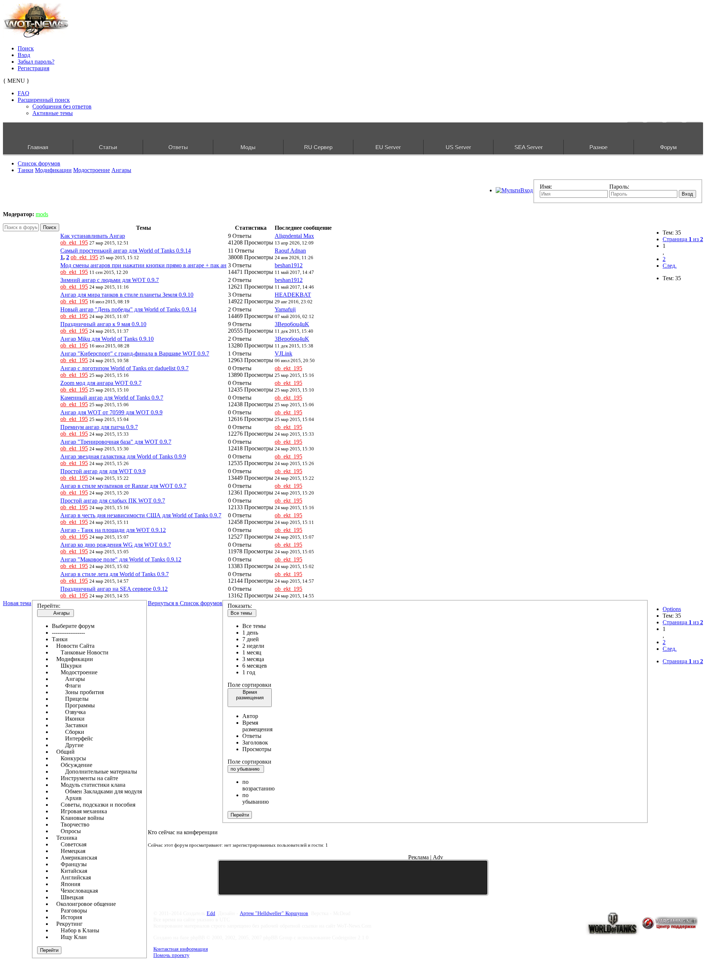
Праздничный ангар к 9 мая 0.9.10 (103, 324)
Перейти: (48, 606)
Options (672, 609)
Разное (598, 147)
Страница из (683, 239)
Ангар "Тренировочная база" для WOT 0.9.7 (115, 442)
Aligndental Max (294, 236)
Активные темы (52, 113)
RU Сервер (318, 147)
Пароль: (619, 186)
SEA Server (528, 147)
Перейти (49, 950)
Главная (38, 147)
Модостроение (91, 170)
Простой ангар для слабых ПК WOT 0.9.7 (112, 500)
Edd (211, 913)
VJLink (283, 353)
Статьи (108, 147)
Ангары (121, 170)
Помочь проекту (171, 955)
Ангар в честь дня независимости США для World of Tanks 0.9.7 (140, 515)
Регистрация (33, 68)
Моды (248, 147)
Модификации (53, 170)
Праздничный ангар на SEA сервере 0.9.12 (114, 589)
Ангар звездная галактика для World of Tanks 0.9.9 (123, 456)
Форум (668, 147)
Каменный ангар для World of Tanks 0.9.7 (111, 397)
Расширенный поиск (44, 100)
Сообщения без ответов (62, 106)
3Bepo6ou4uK (292, 324)
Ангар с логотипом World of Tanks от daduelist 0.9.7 (124, 368)
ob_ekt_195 (74, 242)
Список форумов (39, 163)
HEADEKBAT (293, 295)
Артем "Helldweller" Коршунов (274, 913)
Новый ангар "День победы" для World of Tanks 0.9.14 (128, 309)
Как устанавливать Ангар (92, 236)
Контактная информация (180, 949)
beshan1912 (289, 265)
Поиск (26, 48)
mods (42, 214)
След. (670, 266)
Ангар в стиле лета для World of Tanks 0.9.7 (114, 574)
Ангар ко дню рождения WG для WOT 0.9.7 (115, 545)
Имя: (546, 186)
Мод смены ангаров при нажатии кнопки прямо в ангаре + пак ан (143, 265)
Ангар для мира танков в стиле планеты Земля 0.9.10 (126, 295)
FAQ (23, 93)
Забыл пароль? (36, 61)
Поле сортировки (249, 685)
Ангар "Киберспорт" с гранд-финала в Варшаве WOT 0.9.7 (134, 353)
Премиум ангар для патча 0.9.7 (99, 427)
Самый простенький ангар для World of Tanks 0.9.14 (125, 250)
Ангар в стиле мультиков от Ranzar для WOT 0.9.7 (123, 486)
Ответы (178, 147)
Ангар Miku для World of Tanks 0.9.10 (107, 339)
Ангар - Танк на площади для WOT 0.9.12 (113, 530)
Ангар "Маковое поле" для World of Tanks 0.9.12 (120, 559)
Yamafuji (285, 309)
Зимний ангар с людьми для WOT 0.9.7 (109, 280)
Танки (25, 170)
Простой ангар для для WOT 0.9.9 (103, 471)
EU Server (388, 147)
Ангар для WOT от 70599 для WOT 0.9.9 (111, 412)
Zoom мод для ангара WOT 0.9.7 (101, 383)
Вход (24, 55)
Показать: (240, 606)
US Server (458, 147)
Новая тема (17, 603)
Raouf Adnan (290, 250)
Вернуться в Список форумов (185, 603)
